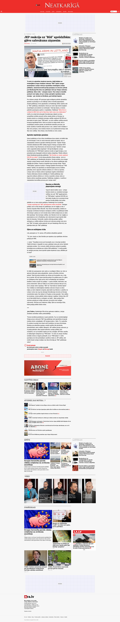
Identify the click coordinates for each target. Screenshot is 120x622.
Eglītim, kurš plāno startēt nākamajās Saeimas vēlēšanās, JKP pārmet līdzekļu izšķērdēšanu (53, 393)
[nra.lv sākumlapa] (38, 5)
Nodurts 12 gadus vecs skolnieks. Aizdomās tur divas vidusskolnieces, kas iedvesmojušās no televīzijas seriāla (87, 40)
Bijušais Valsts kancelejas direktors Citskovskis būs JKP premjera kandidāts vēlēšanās (41, 393)
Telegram (40, 349)
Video (27, 476)
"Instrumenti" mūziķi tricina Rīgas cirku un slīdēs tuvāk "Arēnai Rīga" (47, 405)
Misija (33, 617)
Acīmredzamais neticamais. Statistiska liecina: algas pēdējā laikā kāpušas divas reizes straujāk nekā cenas (49, 422)
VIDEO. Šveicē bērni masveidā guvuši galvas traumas (58, 567)
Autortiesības (51, 617)
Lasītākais (77, 34)
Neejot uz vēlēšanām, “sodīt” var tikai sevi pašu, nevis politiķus (61, 524)
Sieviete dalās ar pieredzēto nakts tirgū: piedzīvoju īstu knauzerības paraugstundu (87, 62)
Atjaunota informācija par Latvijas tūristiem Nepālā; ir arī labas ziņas (51, 265)
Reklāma (29, 617)
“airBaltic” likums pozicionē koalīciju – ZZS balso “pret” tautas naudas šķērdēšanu (55, 466)
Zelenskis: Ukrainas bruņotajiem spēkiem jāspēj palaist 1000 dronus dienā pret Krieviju (87, 48)
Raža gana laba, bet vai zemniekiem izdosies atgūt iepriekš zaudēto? (55, 451)
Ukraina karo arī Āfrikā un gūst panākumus (40, 430)
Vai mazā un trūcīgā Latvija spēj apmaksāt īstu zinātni (66, 465)
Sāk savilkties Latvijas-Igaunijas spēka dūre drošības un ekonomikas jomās (48, 409)
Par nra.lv (25, 617)
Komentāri (48, 11)
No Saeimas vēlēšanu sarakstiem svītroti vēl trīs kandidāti (29, 392)
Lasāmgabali (58, 11)
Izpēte (53, 11)
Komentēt (47, 356)
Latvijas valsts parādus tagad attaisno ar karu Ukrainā (42, 413)
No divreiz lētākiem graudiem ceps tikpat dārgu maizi (42, 434)
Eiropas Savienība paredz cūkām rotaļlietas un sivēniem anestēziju (37, 463)
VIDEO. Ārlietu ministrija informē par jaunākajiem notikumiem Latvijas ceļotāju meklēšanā (35, 568)
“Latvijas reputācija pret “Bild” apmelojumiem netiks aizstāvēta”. (44, 204)
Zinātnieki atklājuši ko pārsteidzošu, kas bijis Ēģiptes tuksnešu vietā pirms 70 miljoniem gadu (49, 260)
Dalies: (42, 352)
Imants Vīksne (27, 43)
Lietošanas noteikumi (44, 617)
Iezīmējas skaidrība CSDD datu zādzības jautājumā (65, 451)
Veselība (64, 11)
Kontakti (65, 617)
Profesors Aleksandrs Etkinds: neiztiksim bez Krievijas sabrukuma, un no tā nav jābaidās (48, 426)
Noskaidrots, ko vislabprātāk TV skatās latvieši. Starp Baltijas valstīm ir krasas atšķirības (87, 55)
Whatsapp (46, 349)
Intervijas (42, 11)
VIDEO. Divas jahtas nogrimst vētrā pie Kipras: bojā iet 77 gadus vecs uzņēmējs (86, 70)
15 (58, 413)
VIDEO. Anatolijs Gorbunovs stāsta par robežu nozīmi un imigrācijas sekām (48, 417)
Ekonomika (70, 11)
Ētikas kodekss (57, 617)
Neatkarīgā (28, 34)
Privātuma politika (38, 617)
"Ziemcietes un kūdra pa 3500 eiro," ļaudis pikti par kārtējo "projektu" (61, 545)
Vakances (62, 617)
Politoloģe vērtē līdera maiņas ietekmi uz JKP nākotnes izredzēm (65, 392)
